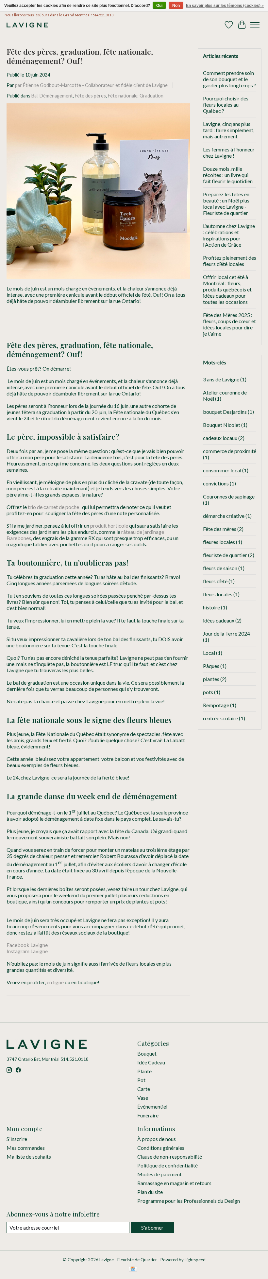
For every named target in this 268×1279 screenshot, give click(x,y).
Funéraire (148, 1115)
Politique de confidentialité (167, 1165)
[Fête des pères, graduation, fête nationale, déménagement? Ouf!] (98, 282)
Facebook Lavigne (27, 945)
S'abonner (152, 1227)
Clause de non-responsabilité (169, 1156)
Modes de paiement (159, 1174)
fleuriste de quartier (228, 555)
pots (211, 692)
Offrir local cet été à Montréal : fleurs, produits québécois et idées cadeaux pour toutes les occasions (227, 289)
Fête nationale (123, 95)
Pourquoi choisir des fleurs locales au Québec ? (225, 104)
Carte (143, 1089)
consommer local (225, 470)
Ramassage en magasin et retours (174, 1183)
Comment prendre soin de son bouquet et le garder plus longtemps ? (229, 79)
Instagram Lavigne (27, 951)
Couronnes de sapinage (229, 499)
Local (212, 653)
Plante (144, 1071)
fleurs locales (221, 594)
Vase (142, 1098)
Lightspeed (195, 1259)
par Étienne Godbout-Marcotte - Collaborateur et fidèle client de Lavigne (91, 85)
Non (176, 5)
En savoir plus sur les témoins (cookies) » (225, 5)
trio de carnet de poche (54, 507)
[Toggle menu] (254, 24)
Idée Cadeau (151, 1062)
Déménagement (56, 95)
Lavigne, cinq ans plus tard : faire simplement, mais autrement (228, 130)
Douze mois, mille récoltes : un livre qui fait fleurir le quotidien (228, 175)
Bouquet (147, 1053)
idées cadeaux (222, 620)
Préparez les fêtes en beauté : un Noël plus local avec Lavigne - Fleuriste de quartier (226, 203)
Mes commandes (26, 1148)
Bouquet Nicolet (225, 425)
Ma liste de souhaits (29, 1156)
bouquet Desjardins (228, 412)
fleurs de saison (223, 568)
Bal (34, 95)
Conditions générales (160, 1148)
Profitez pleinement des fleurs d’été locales (229, 260)
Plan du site (150, 1192)
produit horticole (109, 525)
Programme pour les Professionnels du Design (188, 1201)
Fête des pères (90, 95)
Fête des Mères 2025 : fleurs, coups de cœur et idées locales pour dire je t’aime (229, 324)
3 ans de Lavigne (224, 379)
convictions (219, 483)
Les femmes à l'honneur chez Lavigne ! (229, 152)
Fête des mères (223, 529)
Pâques (214, 666)
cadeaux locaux (223, 438)
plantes (214, 679)
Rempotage (219, 705)
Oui (159, 5)
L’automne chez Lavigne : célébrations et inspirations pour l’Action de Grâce (229, 235)
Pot (141, 1080)
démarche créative (227, 516)
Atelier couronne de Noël (225, 395)
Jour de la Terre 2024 (226, 636)
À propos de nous (156, 1139)
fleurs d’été (219, 581)
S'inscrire (17, 1139)
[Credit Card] (133, 1269)
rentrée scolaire (224, 718)
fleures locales (222, 542)
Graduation (151, 95)
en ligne (55, 982)
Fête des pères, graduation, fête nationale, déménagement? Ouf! (80, 56)
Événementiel (152, 1106)
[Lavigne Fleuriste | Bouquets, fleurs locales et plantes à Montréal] (27, 25)
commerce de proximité (229, 454)
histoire (215, 607)
